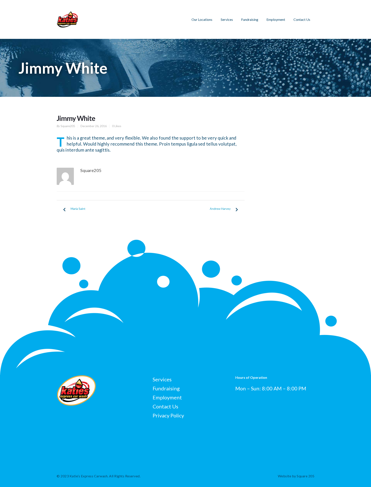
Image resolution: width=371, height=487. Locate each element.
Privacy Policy (168, 415)
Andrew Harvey (220, 208)
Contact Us (301, 19)
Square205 (68, 126)
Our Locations (202, 19)
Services (227, 19)
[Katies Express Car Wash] (67, 14)
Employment (275, 19)
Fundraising (249, 19)
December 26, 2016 (94, 126)
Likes (116, 126)
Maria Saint (78, 208)
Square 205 (305, 476)
